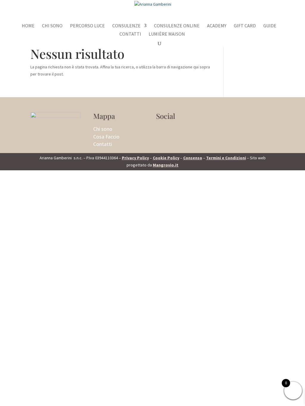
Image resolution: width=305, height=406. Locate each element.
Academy (216, 26)
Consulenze (126, 26)
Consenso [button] (192, 157)
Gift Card (245, 26)
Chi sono (52, 26)
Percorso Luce (87, 26)
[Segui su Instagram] (161, 130)
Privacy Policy (135, 157)
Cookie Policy (166, 157)
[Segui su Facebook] (173, 130)
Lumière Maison (167, 34)
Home (28, 26)
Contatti (130, 34)
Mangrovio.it (165, 165)
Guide (269, 26)
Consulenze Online (177, 26)
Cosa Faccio (106, 136)
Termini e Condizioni (226, 157)
